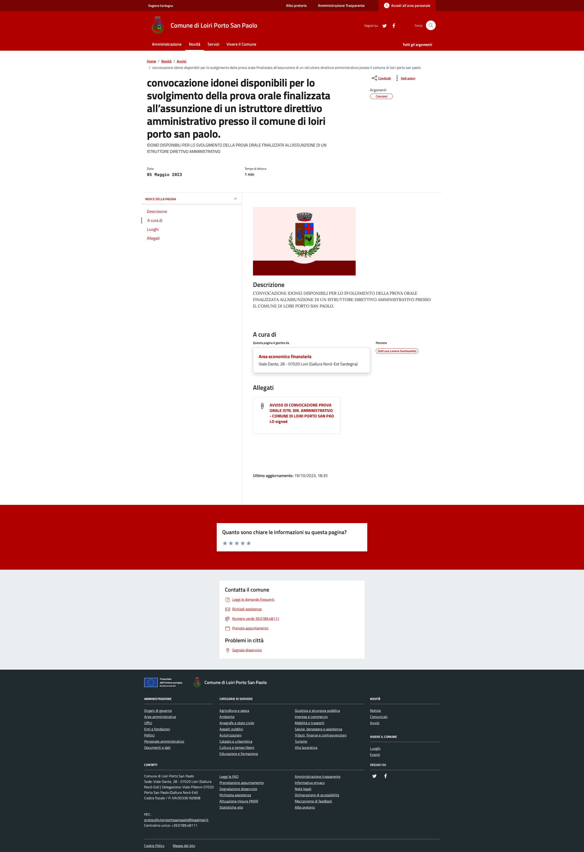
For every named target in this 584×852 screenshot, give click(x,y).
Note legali (303, 789)
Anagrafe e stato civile (236, 723)
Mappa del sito (184, 845)
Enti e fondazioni (157, 729)
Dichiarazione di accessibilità (317, 795)
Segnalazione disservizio (238, 789)
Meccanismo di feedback (313, 801)
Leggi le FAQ (229, 776)
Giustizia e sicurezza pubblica (317, 710)
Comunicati (379, 716)
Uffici (148, 723)
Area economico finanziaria (285, 356)
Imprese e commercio (311, 716)
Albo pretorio (296, 5)
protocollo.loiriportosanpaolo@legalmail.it (176, 820)
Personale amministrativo (164, 741)
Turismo (301, 741)
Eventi (375, 754)
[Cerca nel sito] (431, 25)
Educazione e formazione (238, 753)
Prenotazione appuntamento (241, 782)
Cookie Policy (154, 845)
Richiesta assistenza (235, 795)
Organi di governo (158, 710)
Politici (149, 735)
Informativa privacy (310, 782)
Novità (194, 44)
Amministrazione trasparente (317, 776)
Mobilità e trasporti (309, 723)
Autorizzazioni (230, 735)
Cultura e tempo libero (236, 747)
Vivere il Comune (241, 44)
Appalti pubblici (231, 729)
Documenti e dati (157, 747)
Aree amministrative (160, 716)
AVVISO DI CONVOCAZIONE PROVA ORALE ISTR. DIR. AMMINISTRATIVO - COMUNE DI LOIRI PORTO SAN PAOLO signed (302, 413)
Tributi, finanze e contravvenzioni (321, 735)
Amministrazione (167, 44)
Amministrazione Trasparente (341, 5)
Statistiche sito (231, 807)
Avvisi (374, 723)
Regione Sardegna (160, 5)
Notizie (375, 710)
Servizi (213, 44)
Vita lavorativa (306, 747)
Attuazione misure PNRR (238, 801)
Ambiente (227, 716)
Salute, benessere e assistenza (318, 729)
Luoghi (375, 748)
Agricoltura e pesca (234, 710)
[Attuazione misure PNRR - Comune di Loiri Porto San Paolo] (164, 683)
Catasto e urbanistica (235, 741)
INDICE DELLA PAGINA (160, 199)
